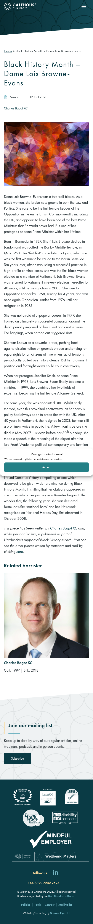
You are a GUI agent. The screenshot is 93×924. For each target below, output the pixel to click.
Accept (46, 467)
